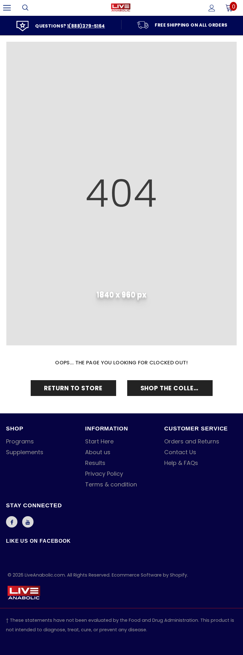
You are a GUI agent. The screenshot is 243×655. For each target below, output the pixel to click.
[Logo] (120, 7)
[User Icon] (212, 8)
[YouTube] (28, 522)
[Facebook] (11, 522)
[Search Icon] (25, 8)
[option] (61, 25)
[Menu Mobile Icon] (7, 8)
